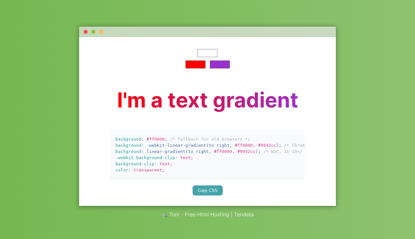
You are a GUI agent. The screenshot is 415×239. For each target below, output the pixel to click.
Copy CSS (210, 190)
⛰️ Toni (170, 214)
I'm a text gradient (207, 99)
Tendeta (244, 214)
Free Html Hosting (207, 214)
